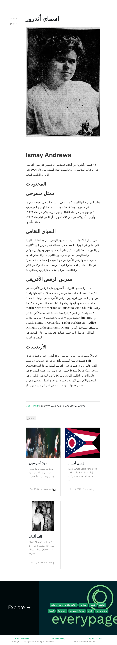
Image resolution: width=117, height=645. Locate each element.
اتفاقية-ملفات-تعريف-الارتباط (63, 605)
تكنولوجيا (62, 611)
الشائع (102, 605)
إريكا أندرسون (38, 463)
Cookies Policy (22, 639)
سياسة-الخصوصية (77, 611)
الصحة (51, 611)
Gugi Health (32, 405)
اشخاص (30, 418)
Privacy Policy (58, 639)
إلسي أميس (76, 463)
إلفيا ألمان (35, 536)
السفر (93, 605)
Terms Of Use (95, 639)
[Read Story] (54, 490)
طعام (90, 611)
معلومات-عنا (101, 611)
